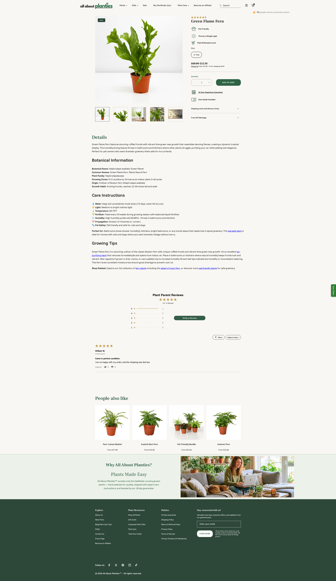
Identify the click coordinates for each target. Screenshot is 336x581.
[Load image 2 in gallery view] (120, 114)
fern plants (140, 268)
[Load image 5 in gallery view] (175, 114)
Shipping (194, 66)
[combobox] (230, 5)
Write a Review (190, 318)
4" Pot (196, 54)
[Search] (221, 5)
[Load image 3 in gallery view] (139, 114)
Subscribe (205, 533)
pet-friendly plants (208, 268)
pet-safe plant (235, 231)
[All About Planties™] (96, 5)
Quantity (194, 76)
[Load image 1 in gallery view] (102, 114)
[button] (198, 17)
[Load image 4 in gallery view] (157, 114)
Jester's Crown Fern (170, 268)
